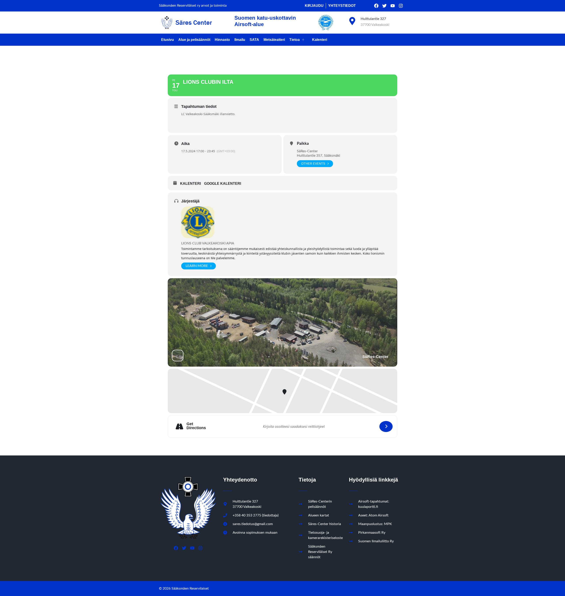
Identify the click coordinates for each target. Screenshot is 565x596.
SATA (254, 40)
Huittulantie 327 (373, 19)
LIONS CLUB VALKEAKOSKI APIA (207, 243)
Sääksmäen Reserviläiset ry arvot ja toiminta (193, 5)
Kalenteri (319, 40)
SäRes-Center (307, 151)
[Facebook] (376, 5)
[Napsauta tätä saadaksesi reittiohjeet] (386, 426)
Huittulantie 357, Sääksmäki (318, 155)
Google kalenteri (222, 183)
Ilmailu (239, 40)
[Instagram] (400, 5)
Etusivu (167, 40)
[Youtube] (392, 5)
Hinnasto (222, 40)
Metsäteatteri (274, 40)
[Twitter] (384, 5)
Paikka (303, 144)
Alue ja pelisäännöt (194, 40)
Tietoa (294, 40)
